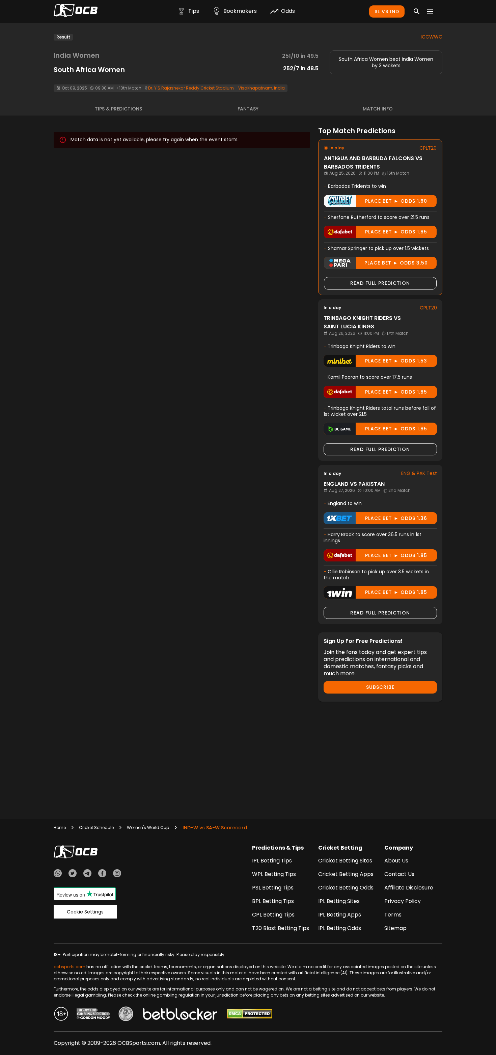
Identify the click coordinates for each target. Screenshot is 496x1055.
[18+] (61, 1014)
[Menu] (430, 11)
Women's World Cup (148, 827)
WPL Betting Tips (274, 874)
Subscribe (380, 687)
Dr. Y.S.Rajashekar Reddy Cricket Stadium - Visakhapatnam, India (216, 88)
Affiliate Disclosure (408, 887)
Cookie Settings (85, 911)
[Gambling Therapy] (93, 1014)
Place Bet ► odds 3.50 (396, 262)
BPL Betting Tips (273, 901)
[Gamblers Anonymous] (125, 1014)
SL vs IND (387, 11)
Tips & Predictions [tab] (118, 108)
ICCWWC (431, 36)
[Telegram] (87, 874)
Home (60, 827)
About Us (396, 860)
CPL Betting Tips (273, 915)
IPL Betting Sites (339, 901)
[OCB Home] (76, 11)
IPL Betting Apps (339, 915)
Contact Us (399, 874)
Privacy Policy (402, 901)
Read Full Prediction (380, 283)
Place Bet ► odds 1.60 (396, 201)
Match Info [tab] (378, 108)
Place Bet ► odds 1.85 (396, 231)
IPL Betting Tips (272, 860)
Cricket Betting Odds (346, 887)
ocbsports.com (69, 967)
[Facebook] (102, 874)
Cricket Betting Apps (346, 874)
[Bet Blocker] (180, 1014)
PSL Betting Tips (273, 887)
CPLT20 (428, 148)
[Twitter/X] (72, 874)
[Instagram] (117, 874)
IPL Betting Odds (339, 928)
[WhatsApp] (58, 874)
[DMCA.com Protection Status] (249, 1015)
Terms (393, 915)
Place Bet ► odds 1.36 (396, 518)
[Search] (416, 11)
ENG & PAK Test (419, 473)
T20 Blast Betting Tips (280, 928)
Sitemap (395, 928)
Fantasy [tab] (248, 108)
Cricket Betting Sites (345, 860)
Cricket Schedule (96, 827)
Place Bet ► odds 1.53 (396, 360)
